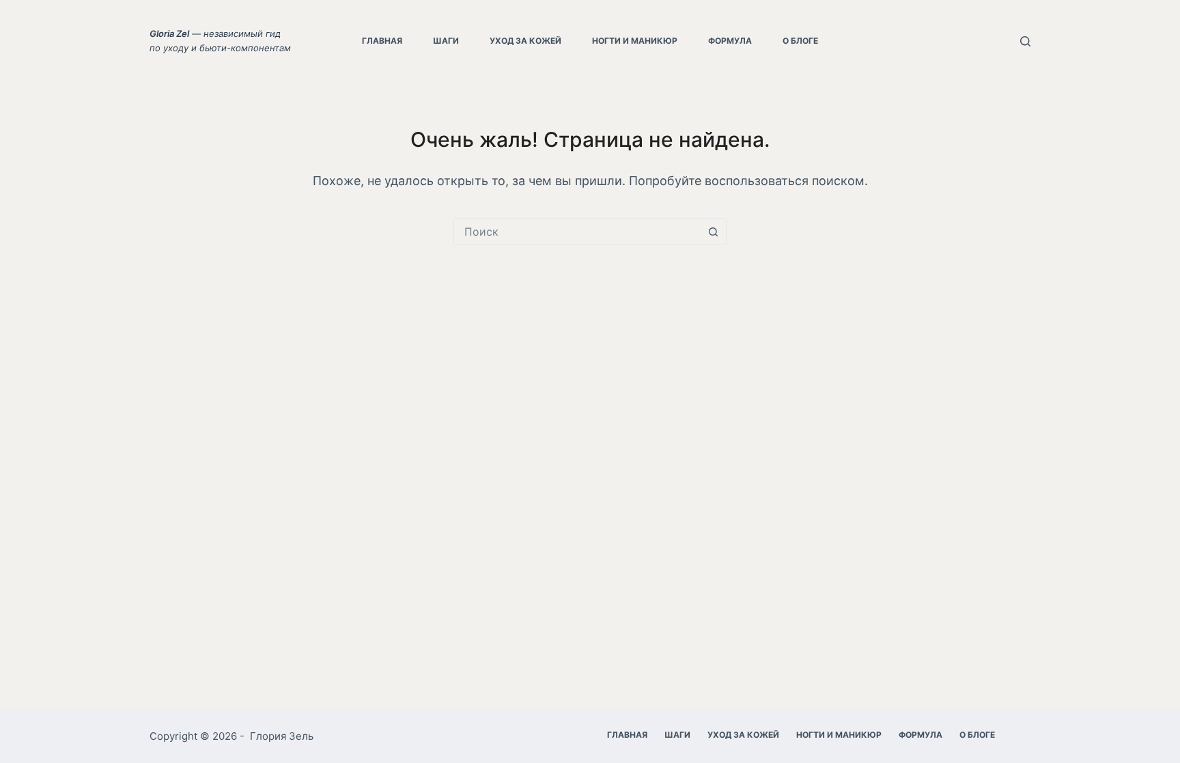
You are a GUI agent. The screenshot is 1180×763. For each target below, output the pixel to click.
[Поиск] (1025, 41)
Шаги (446, 41)
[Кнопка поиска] (713, 232)
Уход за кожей (525, 41)
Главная (382, 41)
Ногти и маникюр (634, 41)
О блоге (800, 41)
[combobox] (577, 231)
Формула (730, 41)
